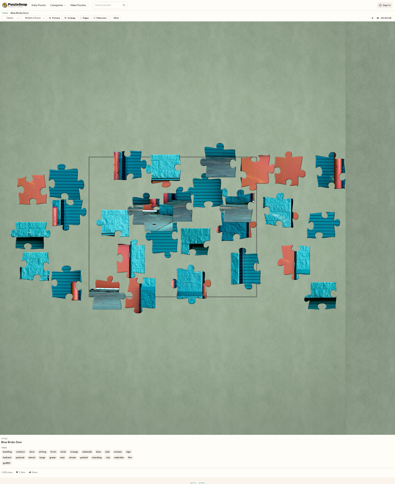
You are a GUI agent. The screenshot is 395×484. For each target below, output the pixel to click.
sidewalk (87, 451)
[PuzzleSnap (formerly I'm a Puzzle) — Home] (14, 5)
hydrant (7, 457)
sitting (42, 451)
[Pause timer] (372, 18)
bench (32, 457)
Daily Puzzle (39, 5)
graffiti (6, 463)
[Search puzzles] (124, 5)
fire (130, 457)
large (42, 457)
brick (63, 451)
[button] (58, 5)
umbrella (119, 457)
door (32, 451)
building (7, 451)
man (62, 457)
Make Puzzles (78, 5)
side (107, 451)
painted (20, 457)
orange (74, 451)
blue (98, 451)
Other (5, 13)
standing (97, 457)
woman (118, 451)
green (53, 457)
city (108, 457)
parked (84, 457)
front (53, 451)
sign (128, 451)
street (72, 457)
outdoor (20, 451)
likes (22, 472)
